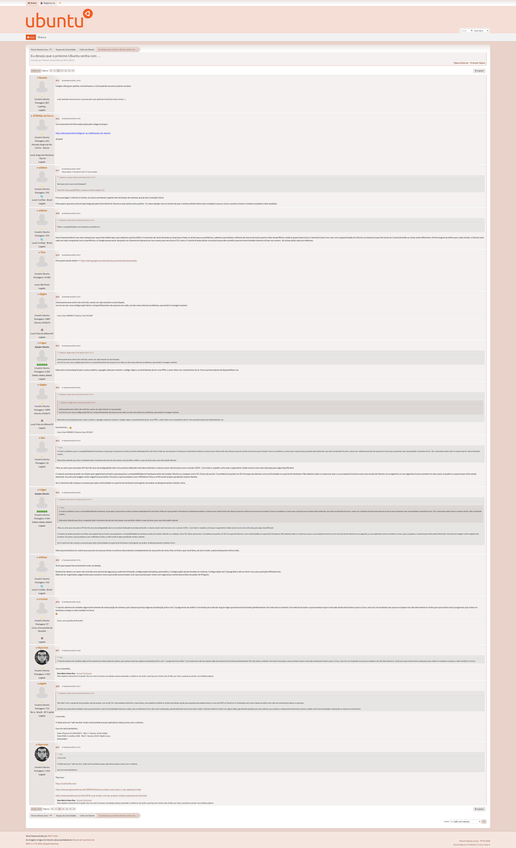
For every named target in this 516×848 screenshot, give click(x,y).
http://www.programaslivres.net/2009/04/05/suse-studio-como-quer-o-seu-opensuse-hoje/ (98, 789)
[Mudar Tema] (60, 3)
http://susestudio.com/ (66, 783)
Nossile (43, 77)
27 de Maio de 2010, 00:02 (71, 387)
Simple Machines (51, 843)
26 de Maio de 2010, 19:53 (71, 80)
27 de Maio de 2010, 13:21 (71, 747)
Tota (42, 252)
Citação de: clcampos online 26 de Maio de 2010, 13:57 (77, 177)
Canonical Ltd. (88, 839)
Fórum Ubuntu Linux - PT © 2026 (474, 841)
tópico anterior (461, 63)
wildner (43, 167)
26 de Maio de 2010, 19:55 (71, 118)
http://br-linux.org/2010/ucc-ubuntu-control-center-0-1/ (81, 190)
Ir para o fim (35, 71)
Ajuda (455, 844)
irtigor (43, 342)
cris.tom (43, 598)
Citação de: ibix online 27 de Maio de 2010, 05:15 (75, 499)
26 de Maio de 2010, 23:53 (71, 346)
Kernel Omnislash (84, 673)
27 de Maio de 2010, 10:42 (71, 602)
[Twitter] (42, 330)
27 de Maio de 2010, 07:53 (71, 560)
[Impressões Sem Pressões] (42, 638)
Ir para (446, 821)
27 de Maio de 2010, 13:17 (71, 686)
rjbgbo (43, 293)
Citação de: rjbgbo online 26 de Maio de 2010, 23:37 (76, 353)
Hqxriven (43, 647)
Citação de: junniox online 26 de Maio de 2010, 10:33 (76, 220)
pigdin (42, 683)
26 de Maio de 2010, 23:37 (71, 297)
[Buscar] (472, 31)
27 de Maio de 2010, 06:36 (71, 492)
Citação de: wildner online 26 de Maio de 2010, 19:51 (76, 693)
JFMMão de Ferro (43, 115)
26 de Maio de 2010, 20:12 (71, 255)
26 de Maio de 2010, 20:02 (71, 169)
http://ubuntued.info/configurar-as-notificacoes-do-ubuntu (82, 133)
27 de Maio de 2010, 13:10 (71, 650)
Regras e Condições (468, 844)
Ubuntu (76, 839)
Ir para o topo (36, 809)
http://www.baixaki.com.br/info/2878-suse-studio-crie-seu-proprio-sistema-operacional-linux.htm (101, 795)
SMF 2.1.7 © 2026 (34, 843)
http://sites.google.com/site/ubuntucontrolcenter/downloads (109, 260)
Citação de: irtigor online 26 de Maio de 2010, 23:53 (76, 394)
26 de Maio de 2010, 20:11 (71, 213)
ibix (43, 437)
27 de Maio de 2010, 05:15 (71, 440)
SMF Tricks (53, 836)
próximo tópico (477, 63)
